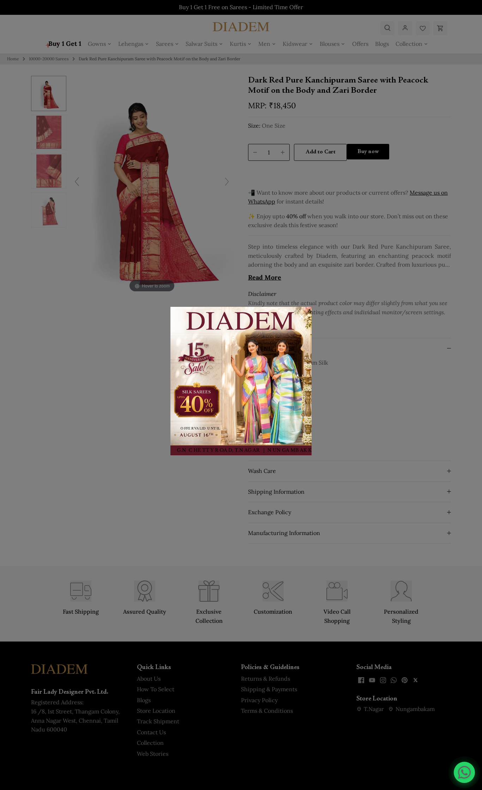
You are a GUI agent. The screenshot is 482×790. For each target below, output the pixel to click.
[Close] (301, 316)
